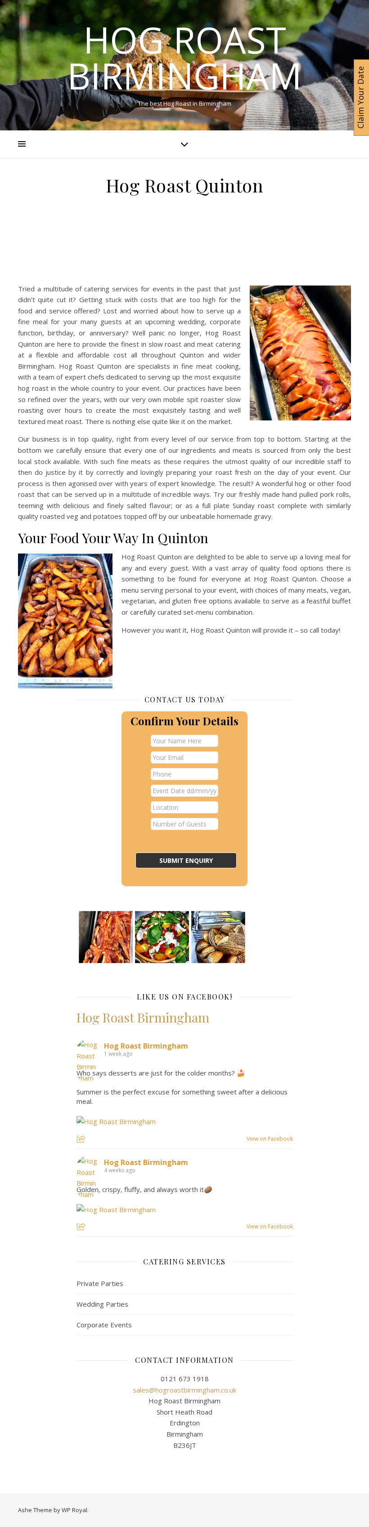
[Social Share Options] (82, 1139)
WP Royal (74, 1510)
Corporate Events (104, 1324)
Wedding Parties (102, 1303)
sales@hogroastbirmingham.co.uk (184, 1389)
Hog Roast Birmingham (184, 58)
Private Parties (99, 1283)
